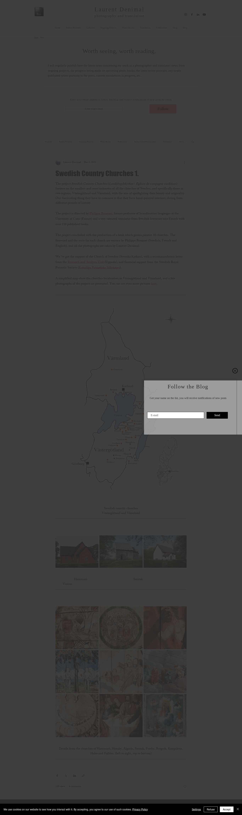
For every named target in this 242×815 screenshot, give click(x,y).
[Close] (238, 809)
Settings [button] (196, 809)
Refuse (211, 809)
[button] (235, 370)
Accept (226, 809)
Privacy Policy (140, 809)
